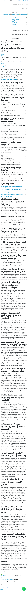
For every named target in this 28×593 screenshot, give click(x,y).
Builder (2, 56)
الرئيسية (2, 54)
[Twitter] (2, 572)
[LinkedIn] (1, 572)
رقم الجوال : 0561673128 (23, 4)
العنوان (17, 12)
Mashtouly (3, 67)
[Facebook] (3, 572)
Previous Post (18, 576)
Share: (5, 572)
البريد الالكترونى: (25, 8)
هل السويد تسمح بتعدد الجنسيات (8, 576)
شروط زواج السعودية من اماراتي (7, 579)
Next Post (16, 579)
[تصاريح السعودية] (24, 14)
